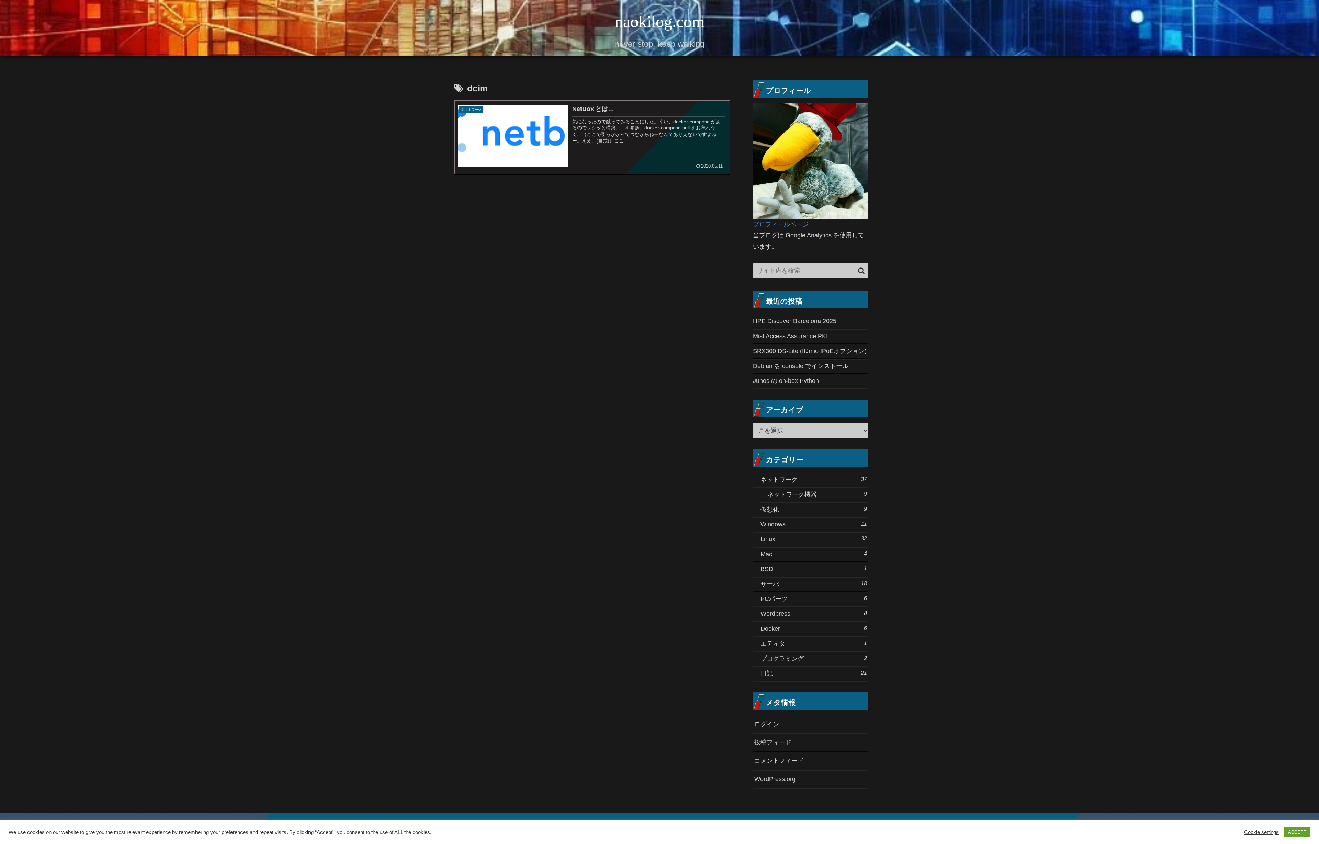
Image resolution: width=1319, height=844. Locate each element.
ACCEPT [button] (1297, 832)
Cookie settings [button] (1261, 832)
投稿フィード (772, 742)
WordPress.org (775, 779)
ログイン (766, 724)
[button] (861, 271)
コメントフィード (779, 760)
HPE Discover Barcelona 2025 (794, 321)
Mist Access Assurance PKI (790, 336)
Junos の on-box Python (786, 380)
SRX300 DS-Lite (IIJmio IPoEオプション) (810, 350)
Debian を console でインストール (800, 366)
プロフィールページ (781, 224)
